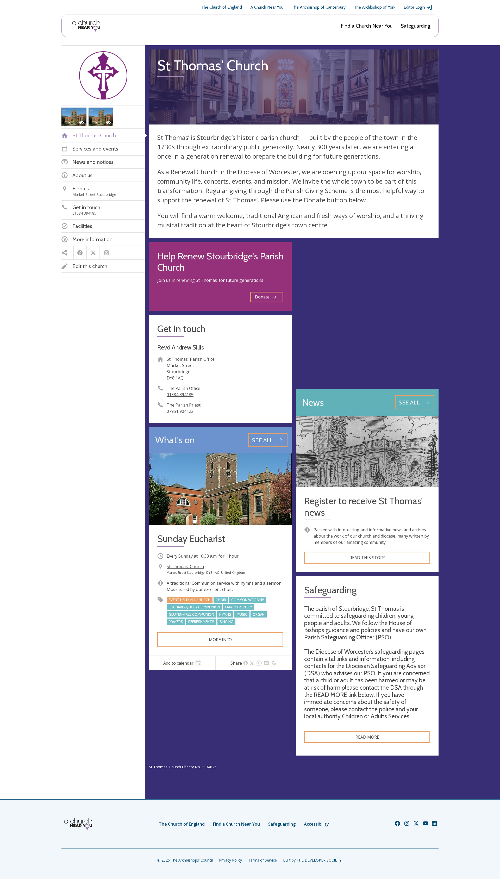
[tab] (182, 663)
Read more (367, 737)
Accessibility (316, 824)
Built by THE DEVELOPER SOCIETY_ (313, 860)
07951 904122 (180, 411)
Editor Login (414, 7)
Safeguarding (415, 26)
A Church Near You (266, 7)
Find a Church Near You (366, 26)
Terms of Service (262, 860)
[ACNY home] (86, 25)
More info (220, 640)
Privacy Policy (230, 860)
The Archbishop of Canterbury (319, 7)
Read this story (367, 557)
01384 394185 (180, 394)
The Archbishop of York (374, 7)
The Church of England (221, 7)
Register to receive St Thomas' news (363, 506)
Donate (262, 297)
